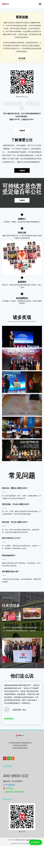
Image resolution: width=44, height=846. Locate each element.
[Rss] (12, 758)
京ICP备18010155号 (16, 843)
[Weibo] (5, 758)
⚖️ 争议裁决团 (9, 785)
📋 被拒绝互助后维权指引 (13, 792)
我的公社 (37, 842)
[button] (40, 4)
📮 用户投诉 (8, 788)
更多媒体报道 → (9, 718)
